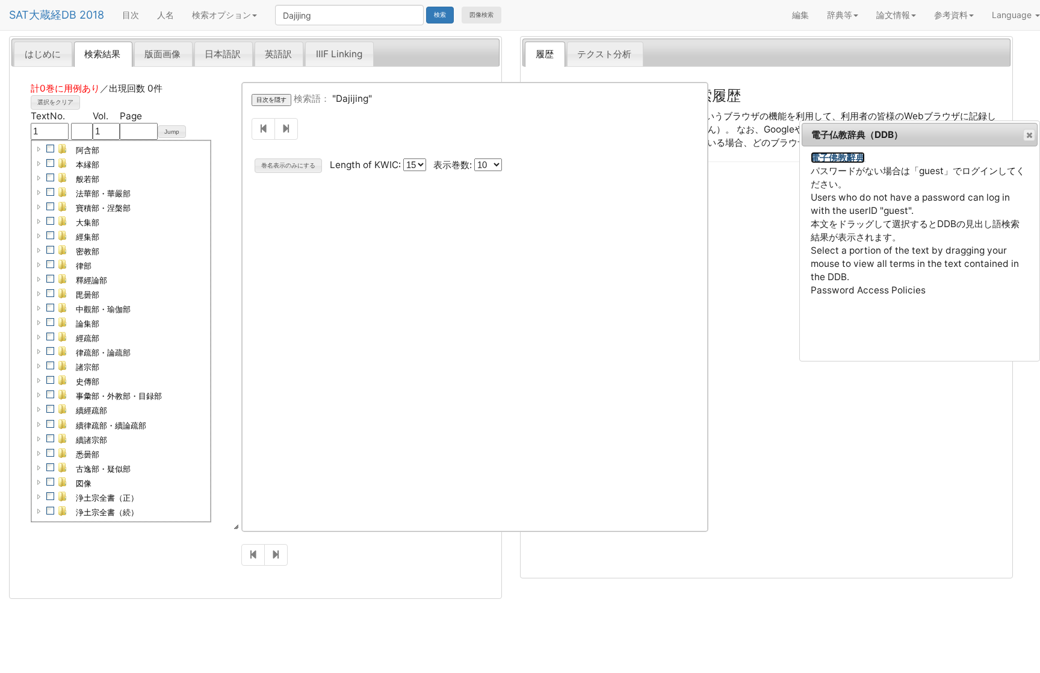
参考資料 (951, 15)
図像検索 (481, 14)
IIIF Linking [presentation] (339, 54)
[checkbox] (50, 149)
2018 (91, 14)
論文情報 (893, 15)
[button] (39, 149)
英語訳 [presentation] (278, 54)
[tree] (121, 331)
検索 (440, 14)
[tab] (43, 54)
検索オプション (221, 15)
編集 (800, 15)
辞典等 (839, 15)
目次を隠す (271, 99)
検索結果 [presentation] (102, 54)
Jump (171, 131)
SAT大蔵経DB (42, 14)
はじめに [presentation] (43, 54)
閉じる (1029, 135)
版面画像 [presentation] (162, 54)
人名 (165, 15)
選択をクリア (55, 102)
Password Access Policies (868, 290)
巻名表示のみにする (288, 165)
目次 (130, 15)
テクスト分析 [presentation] (604, 54)
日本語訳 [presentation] (223, 54)
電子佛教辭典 (838, 157)
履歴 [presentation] (545, 54)
